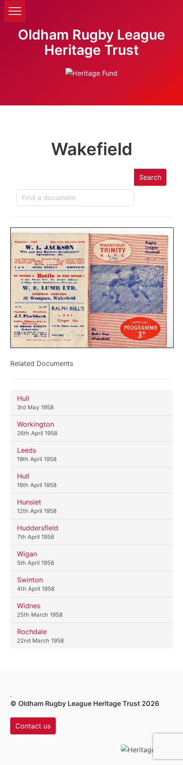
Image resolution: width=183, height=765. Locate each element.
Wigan (27, 554)
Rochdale (32, 631)
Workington (35, 424)
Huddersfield (37, 528)
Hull (23, 398)
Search (150, 177)
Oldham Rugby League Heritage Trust (91, 42)
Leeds (26, 450)
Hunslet (29, 502)
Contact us (33, 726)
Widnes (28, 605)
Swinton (30, 579)
